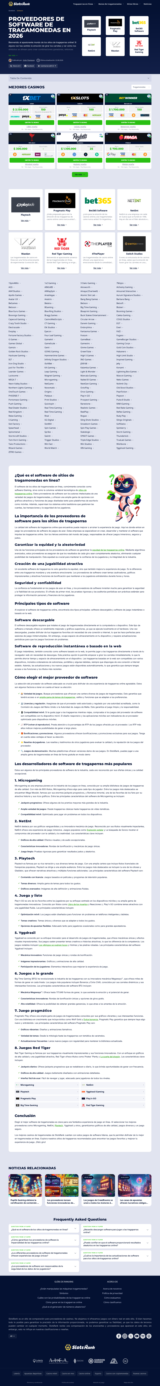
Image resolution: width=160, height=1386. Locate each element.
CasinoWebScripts (53, 319)
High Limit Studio (124, 355)
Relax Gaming (15, 415)
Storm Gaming (123, 432)
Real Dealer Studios (18, 407)
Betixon (84, 303)
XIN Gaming (86, 448)
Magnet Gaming (53, 375)
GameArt (49, 339)
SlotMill (48, 423)
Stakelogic (86, 432)
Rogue (84, 415)
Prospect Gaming (89, 399)
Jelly (118, 363)
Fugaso (120, 335)
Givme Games (87, 347)
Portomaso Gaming (18, 399)
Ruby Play (121, 415)
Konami (120, 367)
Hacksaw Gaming (17, 355)
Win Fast (49, 444)
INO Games (86, 359)
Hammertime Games (55, 355)
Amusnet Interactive (126, 291)
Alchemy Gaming (124, 287)
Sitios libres (132, 4)
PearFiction (122, 391)
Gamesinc (85, 343)
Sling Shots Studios (90, 419)
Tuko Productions (17, 444)
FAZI (118, 331)
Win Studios (86, 444)
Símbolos (63, 1293)
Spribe (48, 432)
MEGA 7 (12, 379)
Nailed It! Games (89, 379)
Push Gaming (15, 403)
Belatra (48, 303)
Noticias (147, 4)
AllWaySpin (50, 291)
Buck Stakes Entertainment (94, 315)
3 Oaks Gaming (88, 283)
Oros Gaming (87, 391)
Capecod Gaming (17, 319)
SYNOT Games (88, 436)
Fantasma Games (89, 331)
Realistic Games (88, 407)
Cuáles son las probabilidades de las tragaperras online (63, 1297)
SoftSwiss (121, 423)
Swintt (48, 436)
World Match (51, 448)
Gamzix (12, 347)
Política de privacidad (112, 1293)
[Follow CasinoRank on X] (130, 1336)
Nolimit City (122, 383)
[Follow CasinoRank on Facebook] (118, 1336)
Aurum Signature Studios (128, 295)
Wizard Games (16, 448)
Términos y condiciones (34, 1382)
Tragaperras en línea (83, 4)
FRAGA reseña (128, 164)
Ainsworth (86, 287)
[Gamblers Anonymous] (114, 1361)
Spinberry (121, 428)
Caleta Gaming (123, 315)
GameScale (50, 343)
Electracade (14, 327)
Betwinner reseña (128, 126)
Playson (120, 395)
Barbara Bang (123, 299)
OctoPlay (85, 387)
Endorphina (86, 327)
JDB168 (84, 363)
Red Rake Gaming (125, 407)
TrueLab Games (124, 440)
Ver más (78, 174)
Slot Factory (14, 423)
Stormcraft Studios (18, 436)
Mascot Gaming (124, 375)
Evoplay (12, 331)
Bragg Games (51, 315)
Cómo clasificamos (112, 1302)
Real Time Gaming (53, 407)
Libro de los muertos (78, 904)
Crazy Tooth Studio (18, 323)
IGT (10, 359)
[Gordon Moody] (96, 1361)
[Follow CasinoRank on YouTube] (136, 1336)
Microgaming (51, 379)
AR (11, 1336)
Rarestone (86, 403)
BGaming (49, 307)
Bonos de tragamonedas (110, 4)
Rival (47, 415)
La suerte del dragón (110, 1056)
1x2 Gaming (50, 283)
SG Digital (49, 419)
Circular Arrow (88, 319)
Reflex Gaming (123, 411)
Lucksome (14, 375)
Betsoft (120, 303)
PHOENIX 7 (14, 395)
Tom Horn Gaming (18, 440)
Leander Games (16, 371)
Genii (47, 347)
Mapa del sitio (128, 1382)
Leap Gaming (51, 371)
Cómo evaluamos (112, 1297)
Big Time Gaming (89, 307)
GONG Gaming (52, 351)
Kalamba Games (88, 367)
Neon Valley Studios (18, 383)
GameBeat (86, 339)
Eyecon (48, 331)
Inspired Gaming (124, 359)
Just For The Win (16, 367)
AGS (11, 287)
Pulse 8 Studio (123, 399)
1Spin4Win (14, 283)
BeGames (13, 303)
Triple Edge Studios (90, 440)
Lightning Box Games (126, 371)
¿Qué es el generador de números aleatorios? (64, 1306)
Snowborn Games (89, 423)
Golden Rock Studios (19, 351)
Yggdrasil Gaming (125, 448)
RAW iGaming (123, 403)
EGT (118, 323)
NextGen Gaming (89, 383)
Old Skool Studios (125, 387)
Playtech (59, 1125)
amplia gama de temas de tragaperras (57, 697)
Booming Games (124, 311)
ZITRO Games (15, 452)
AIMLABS (49, 287)
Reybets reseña (79, 164)
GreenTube (86, 351)
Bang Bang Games (89, 299)
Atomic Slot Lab (88, 295)
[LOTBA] (38, 1361)
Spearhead (14, 428)
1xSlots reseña (80, 126)
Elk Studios (50, 327)
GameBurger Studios (126, 339)
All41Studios (15, 291)
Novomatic (50, 387)
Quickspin (50, 403)
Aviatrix (48, 299)
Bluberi (120, 307)
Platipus (49, 395)
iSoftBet (49, 363)
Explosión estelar (95, 830)
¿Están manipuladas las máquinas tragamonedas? (64, 1288)
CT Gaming (50, 323)
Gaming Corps (123, 343)
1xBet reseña (31, 126)
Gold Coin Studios (125, 347)
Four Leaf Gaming (53, 335)
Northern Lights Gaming (20, 387)
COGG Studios (123, 319)
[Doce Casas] (78, 1361)
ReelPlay (85, 411)
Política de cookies (68, 1382)
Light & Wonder (88, 371)
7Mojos (120, 283)
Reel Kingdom (15, 411)
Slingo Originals (124, 419)
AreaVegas (50, 295)
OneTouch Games (17, 391)
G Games (13, 339)
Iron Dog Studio (16, 363)
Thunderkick (122, 436)
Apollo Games (15, 295)
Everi (119, 327)
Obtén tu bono (32, 122)
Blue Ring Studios (53, 311)
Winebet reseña (31, 164)
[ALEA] (58, 1361)
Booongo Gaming (17, 315)
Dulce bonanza (91, 1019)
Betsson (13, 307)
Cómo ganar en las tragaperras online (64, 1302)
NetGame (49, 383)
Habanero (121, 351)
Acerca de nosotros (112, 1288)
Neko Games (122, 379)
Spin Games (50, 428)
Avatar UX (13, 299)
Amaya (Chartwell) (89, 291)
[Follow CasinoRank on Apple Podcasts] (148, 1336)
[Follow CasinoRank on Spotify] (142, 1336)
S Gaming (13, 419)
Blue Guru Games (17, 311)
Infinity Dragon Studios (56, 359)
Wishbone (121, 444)
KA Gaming (50, 367)
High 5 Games (87, 355)
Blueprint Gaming (89, 311)
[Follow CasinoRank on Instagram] (124, 1336)
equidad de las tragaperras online (108, 550)
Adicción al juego (98, 1382)
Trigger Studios (52, 440)
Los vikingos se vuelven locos (53, 945)
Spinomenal (14, 432)
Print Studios (51, 399)
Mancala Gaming (89, 375)
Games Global (15, 343)
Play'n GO (85, 395)
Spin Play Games (89, 428)
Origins (48, 391)
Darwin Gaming (88, 323)
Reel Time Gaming (53, 411)
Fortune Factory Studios (20, 335)
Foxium (84, 335)
